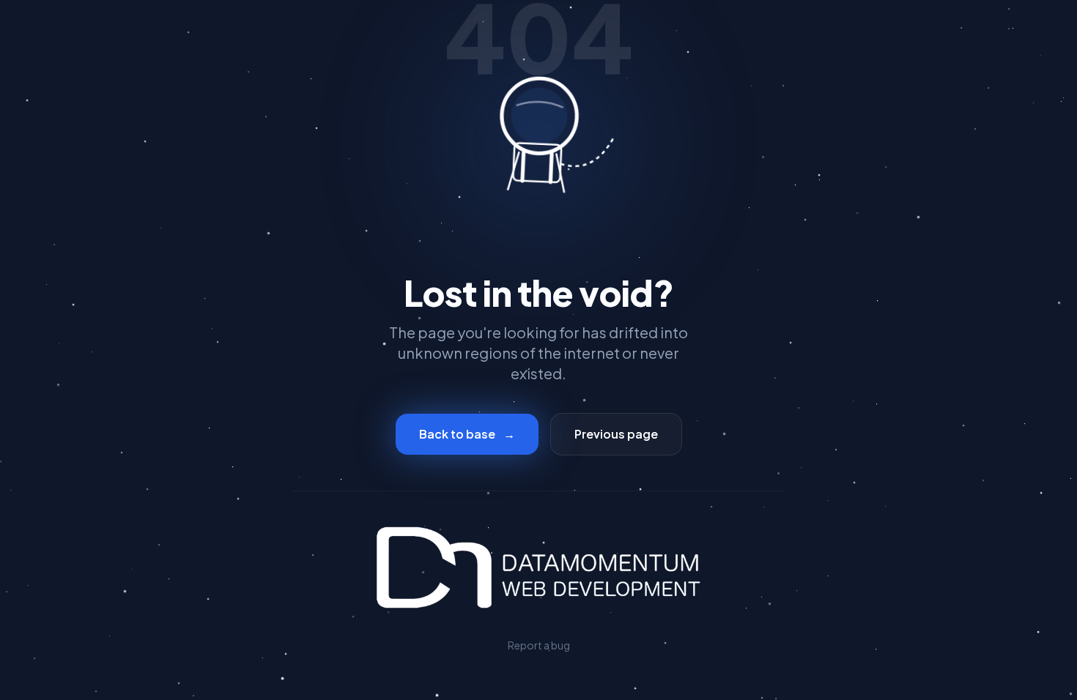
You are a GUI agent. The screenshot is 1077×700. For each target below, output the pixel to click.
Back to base (467, 434)
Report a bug (539, 645)
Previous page (616, 434)
